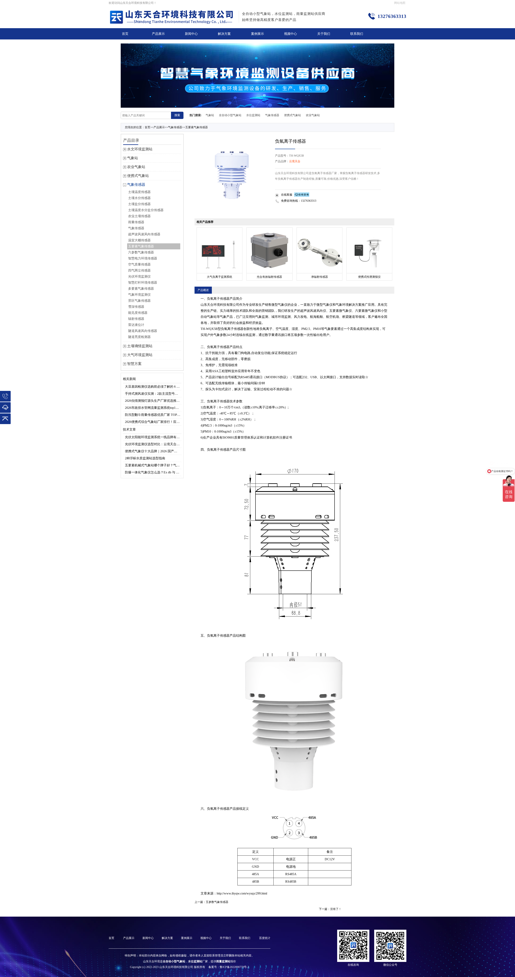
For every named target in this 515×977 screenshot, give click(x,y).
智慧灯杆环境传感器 (142, 282)
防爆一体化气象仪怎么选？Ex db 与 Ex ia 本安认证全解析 (153, 472)
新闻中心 (191, 33)
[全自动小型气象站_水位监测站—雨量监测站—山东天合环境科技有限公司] (172, 13)
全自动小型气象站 (230, 115)
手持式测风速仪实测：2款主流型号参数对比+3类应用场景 (153, 393)
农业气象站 (313, 115)
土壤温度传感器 (139, 192)
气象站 (210, 115)
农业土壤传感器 (139, 216)
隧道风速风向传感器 (142, 331)
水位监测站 (253, 115)
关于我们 (323, 33)
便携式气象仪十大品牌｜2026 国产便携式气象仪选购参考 (153, 451)
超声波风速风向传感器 (144, 234)
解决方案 (224, 33)
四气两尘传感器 (139, 270)
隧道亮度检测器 (139, 337)
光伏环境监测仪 (139, 276)
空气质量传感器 (139, 264)
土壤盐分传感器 (139, 204)
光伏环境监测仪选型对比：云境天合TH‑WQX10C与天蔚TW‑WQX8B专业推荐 (153, 444)
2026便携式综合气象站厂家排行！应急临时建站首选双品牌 (153, 421)
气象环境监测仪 (139, 294)
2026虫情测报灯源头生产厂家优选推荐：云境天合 (153, 400)
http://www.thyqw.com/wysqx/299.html (242, 893)
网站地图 (399, 2)
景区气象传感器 (139, 300)
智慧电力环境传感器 (142, 258)
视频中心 (290, 33)
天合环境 (213, 304)
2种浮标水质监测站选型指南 (145, 458)
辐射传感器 (136, 318)
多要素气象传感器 (141, 288)
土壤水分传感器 (139, 198)
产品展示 (158, 33)
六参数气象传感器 (141, 252)
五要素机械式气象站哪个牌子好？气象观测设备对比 (153, 465)
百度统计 (264, 938)
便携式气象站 (292, 115)
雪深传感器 (136, 306)
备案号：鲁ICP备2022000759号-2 (228, 967)
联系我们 (356, 33)
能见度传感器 (137, 312)
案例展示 (257, 33)
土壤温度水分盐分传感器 (146, 210)
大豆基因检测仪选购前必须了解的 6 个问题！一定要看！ (153, 386)
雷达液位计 (136, 324)
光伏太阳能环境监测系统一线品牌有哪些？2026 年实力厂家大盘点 (153, 437)
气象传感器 (272, 115)
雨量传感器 (136, 222)
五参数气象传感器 (217, 902)
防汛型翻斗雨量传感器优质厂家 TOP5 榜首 (153, 414)
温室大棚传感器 (139, 240)
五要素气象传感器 (196, 127)
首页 (125, 33)
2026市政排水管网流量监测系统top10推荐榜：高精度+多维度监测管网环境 (153, 407)
